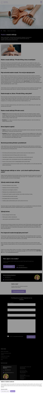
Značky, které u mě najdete (5, 356)
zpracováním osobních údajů (18, 336)
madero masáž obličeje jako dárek (34, 249)
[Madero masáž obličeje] (11, 50)
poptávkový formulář (21, 250)
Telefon (9, 313)
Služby (4, 30)
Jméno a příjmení (11, 302)
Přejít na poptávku (9, 266)
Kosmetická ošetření (4, 357)
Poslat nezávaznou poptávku (18, 291)
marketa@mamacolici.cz (13, 252)
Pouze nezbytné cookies (5, 391)
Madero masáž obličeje (4, 351)
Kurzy (2, 359)
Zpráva (9, 318)
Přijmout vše (13, 391)
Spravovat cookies (4, 389)
